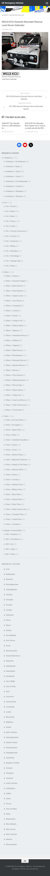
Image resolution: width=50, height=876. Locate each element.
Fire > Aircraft (10, 206)
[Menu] (47, 3)
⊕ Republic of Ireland (10, 763)
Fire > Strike (10, 266)
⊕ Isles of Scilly (9, 686)
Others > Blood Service (14, 286)
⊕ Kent (5, 691)
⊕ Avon (6, 569)
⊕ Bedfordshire (8, 574)
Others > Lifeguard (12, 345)
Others (6, 272)
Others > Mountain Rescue (13, 15)
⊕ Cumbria (7, 610)
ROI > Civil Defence (13, 539)
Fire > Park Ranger (12, 256)
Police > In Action (12, 479)
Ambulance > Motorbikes (14, 191)
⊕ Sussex (6, 804)
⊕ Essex (6, 646)
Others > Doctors (12, 316)
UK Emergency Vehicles (12, 3)
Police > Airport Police (13, 430)
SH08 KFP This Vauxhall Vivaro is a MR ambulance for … (11, 125)
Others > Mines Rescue (14, 350)
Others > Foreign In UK (14, 321)
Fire (5, 202)
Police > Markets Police (14, 484)
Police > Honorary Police (14, 469)
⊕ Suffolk (6, 793)
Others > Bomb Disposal (14, 291)
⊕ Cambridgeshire (9, 589)
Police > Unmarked (12, 524)
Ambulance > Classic (13, 171)
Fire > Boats (10, 216)
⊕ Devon (6, 620)
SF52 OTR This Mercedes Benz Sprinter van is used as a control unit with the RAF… (35, 125)
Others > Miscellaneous (14, 355)
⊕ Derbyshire (8, 615)
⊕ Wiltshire (7, 839)
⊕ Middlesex (7, 722)
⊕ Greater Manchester (11, 656)
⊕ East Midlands (9, 635)
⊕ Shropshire (8, 773)
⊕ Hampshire (8, 661)
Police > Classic (11, 445)
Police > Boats (11, 435)
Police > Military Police (14, 489)
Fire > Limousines (12, 241)
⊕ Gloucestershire (9, 651)
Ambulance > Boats (13, 166)
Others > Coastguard (13, 306)
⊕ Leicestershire (9, 702)
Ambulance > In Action (14, 186)
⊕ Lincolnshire (8, 707)
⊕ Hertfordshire (8, 671)
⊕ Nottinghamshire (9, 753)
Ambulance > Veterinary (14, 196)
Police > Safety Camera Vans (16, 509)
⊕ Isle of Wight (8, 681)
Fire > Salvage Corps (13, 261)
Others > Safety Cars (13, 395)
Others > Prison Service (14, 375)
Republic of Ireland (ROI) (12, 530)
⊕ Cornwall (7, 605)
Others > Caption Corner (14, 296)
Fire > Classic (11, 221)
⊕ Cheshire (7, 595)
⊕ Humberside (8, 676)
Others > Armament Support (16, 281)
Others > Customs (12, 311)
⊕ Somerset (7, 778)
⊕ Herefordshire (8, 666)
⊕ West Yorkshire (9, 834)
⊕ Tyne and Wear (9, 809)
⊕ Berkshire (7, 579)
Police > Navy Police (13, 494)
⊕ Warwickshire (8, 819)
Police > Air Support (13, 425)
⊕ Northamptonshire (10, 737)
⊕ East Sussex (8, 640)
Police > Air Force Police (14, 420)
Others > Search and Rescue (16, 400)
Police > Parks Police (13, 504)
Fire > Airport (10, 211)
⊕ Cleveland (7, 600)
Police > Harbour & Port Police (16, 465)
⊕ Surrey (6, 798)
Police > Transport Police (15, 514)
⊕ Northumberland (9, 748)
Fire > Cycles (10, 226)
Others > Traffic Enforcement (16, 405)
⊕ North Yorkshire (9, 732)
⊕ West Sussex (9, 829)
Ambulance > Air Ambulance (16, 161)
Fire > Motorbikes (12, 251)
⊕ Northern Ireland (9, 742)
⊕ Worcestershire (9, 844)
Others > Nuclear (12, 370)
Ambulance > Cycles (13, 176)
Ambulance (8, 158)
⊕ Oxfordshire (8, 758)
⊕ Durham (7, 630)
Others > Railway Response (15, 380)
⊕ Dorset (6, 625)
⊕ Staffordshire (8, 788)
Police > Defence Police (14, 455)
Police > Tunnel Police (14, 519)
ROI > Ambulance (12, 534)
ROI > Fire (9, 544)
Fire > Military (11, 246)
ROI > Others (10, 554)
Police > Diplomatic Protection (16, 460)
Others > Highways (12, 330)
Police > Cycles (11, 450)
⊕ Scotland (7, 768)
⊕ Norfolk (6, 727)
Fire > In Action (11, 236)
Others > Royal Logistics (14, 390)
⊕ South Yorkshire (9, 783)
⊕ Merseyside (8, 717)
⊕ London (6, 712)
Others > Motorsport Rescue (16, 360)
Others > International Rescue (16, 335)
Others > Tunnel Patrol (14, 410)
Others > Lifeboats (12, 340)
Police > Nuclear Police (14, 499)
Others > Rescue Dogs (14, 385)
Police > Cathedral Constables (16, 440)
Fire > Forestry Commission (15, 231)
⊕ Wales (6, 814)
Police (6, 416)
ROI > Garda (10, 549)
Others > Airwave (12, 276)
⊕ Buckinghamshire (10, 584)
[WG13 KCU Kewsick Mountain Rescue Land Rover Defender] (25, 69)
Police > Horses (11, 475)
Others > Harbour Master (14, 325)
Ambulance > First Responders (17, 181)
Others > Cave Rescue (14, 301)
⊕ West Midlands (9, 824)
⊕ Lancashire (8, 696)
